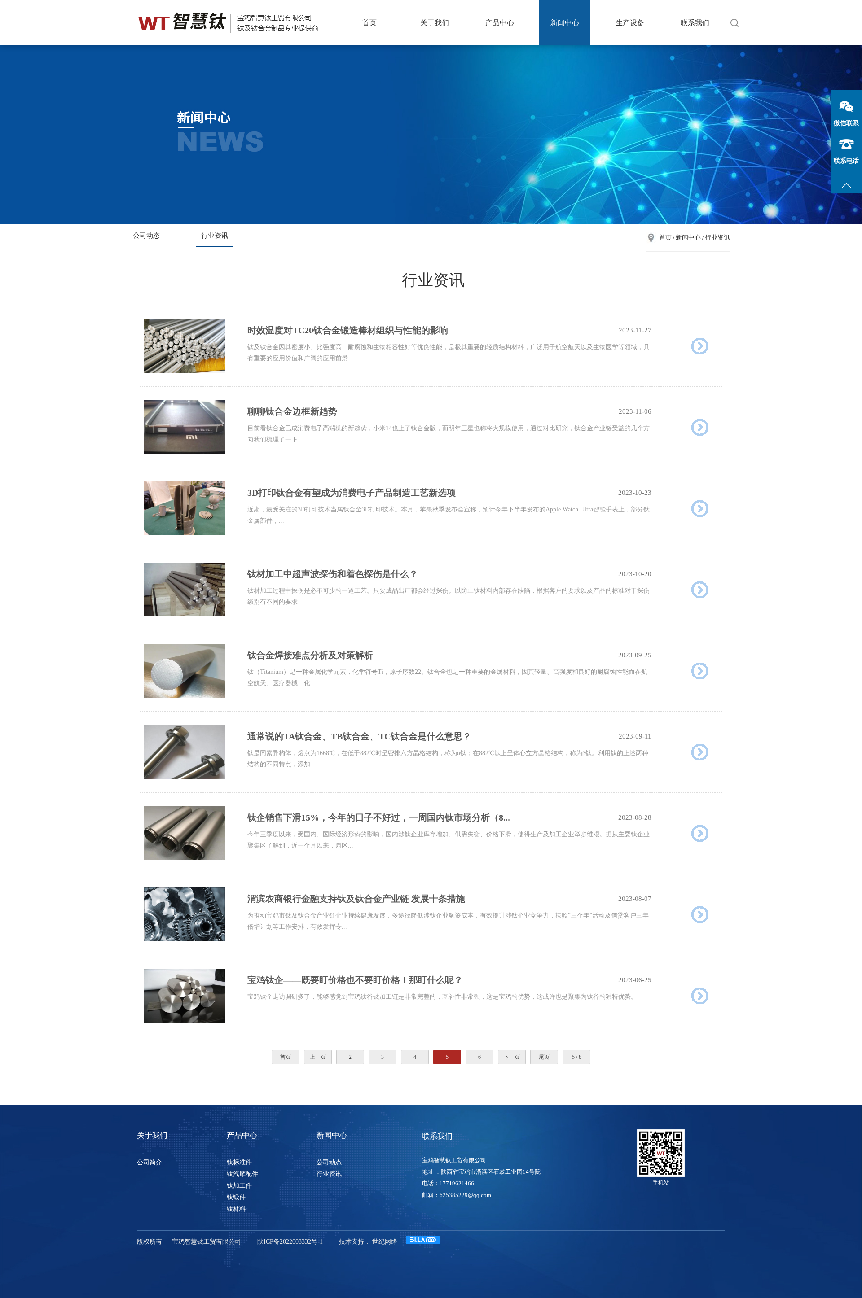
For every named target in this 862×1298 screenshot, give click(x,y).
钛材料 (236, 1209)
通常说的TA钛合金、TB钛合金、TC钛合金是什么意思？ (359, 736)
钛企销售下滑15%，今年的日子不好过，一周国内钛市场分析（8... (378, 817)
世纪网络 (384, 1241)
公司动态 (146, 235)
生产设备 (630, 22)
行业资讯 (214, 235)
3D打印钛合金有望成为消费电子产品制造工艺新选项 (351, 493)
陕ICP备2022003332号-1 (290, 1241)
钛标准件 (239, 1162)
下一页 (512, 1057)
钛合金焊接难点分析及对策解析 (310, 655)
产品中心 (499, 22)
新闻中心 (564, 22)
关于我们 (434, 22)
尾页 (544, 1057)
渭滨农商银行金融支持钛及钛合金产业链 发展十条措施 (356, 899)
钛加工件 (239, 1185)
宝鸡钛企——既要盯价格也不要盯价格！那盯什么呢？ (355, 980)
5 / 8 (576, 1057)
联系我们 (695, 22)
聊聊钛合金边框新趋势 (292, 411)
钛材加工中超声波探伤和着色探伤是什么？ (332, 574)
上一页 (318, 1057)
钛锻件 (236, 1197)
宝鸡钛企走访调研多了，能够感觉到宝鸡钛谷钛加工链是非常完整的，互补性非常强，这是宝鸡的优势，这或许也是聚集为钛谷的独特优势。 (442, 996)
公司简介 (149, 1162)
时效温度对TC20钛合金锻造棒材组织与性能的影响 (347, 330)
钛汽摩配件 (242, 1174)
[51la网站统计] (423, 1241)
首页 (369, 22)
